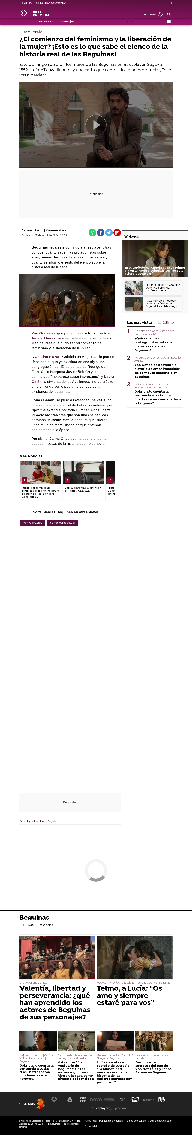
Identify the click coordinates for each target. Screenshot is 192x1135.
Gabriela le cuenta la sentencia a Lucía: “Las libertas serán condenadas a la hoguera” (157, 397)
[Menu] (168, 21)
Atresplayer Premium (32, 821)
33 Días (28, 2)
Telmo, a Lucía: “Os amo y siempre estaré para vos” (129, 996)
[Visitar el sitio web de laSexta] (70, 1099)
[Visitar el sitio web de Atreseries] (122, 1099)
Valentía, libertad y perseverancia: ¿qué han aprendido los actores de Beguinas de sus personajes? (55, 1003)
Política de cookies (135, 1120)
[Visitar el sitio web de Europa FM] (148, 1099)
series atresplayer (62, 523)
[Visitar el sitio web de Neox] (83, 1099)
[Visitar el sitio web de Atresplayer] (102, 1108)
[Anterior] (21, 3)
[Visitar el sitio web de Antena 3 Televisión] (57, 1099)
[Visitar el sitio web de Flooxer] (120, 1108)
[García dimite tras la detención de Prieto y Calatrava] (83, 472)
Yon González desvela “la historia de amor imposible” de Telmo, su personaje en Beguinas (157, 371)
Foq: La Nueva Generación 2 (50, 2)
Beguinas (34, 918)
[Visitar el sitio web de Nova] (96, 1099)
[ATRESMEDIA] (32, 1104)
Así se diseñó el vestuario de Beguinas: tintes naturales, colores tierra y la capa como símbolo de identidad (76, 1071)
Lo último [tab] (166, 323)
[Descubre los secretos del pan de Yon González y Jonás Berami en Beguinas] (153, 1041)
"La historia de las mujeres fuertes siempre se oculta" (154, 333)
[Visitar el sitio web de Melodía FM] (161, 1099)
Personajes (66, 21)
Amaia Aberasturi (46, 338)
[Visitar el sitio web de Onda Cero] (135, 1099)
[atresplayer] (152, 14)
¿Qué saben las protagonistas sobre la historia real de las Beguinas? (153, 344)
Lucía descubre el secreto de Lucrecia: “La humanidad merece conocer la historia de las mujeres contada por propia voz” (114, 1072)
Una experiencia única (33, 982)
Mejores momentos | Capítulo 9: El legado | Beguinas (115, 1057)
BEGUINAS (46, 21)
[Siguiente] (170, 3)
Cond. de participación (160, 1120)
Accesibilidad (92, 1126)
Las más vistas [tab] (140, 323)
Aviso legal (91, 1120)
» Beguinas (52, 821)
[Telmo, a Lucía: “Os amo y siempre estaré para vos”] (134, 958)
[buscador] (168, 14)
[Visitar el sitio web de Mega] (109, 1099)
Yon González (32, 523)
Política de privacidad (111, 1120)
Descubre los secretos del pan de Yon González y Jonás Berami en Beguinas (153, 1067)
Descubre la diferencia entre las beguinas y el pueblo (75, 1057)
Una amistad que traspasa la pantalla (152, 1057)
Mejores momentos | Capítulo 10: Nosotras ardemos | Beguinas (153, 386)
